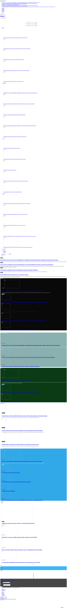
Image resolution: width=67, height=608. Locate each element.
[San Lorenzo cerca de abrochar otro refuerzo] (6, 470)
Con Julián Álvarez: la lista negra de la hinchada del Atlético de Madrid (16, 481)
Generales (1, 580)
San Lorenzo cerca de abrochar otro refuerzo (11, 472)
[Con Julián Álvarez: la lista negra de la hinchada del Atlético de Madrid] (6, 479)
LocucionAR (17, 587)
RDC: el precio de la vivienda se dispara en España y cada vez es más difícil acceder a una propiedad (22, 549)
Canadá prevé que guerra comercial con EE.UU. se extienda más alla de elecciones (18, 523)
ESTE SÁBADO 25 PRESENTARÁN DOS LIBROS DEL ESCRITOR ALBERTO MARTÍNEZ (19, 270)
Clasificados (4, 251)
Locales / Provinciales (5, 580)
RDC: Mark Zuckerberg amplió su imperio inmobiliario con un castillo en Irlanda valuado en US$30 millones (16, 70)
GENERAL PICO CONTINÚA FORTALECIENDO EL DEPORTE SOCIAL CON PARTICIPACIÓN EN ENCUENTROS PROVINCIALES (20, 5)
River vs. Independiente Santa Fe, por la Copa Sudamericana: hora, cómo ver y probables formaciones (22, 500)
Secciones (3, 250)
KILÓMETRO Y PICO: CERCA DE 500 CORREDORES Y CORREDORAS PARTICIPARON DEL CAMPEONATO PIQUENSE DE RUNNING (20, 2)
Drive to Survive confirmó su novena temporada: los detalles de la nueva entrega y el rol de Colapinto (22, 461)
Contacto (4, 252)
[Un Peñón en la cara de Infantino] (6, 488)
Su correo (1, 582)
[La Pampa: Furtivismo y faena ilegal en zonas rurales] (6, 399)
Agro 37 (2, 138)
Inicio (2, 27)
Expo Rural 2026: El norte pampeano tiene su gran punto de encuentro (10, 4)
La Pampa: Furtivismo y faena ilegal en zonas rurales (12, 401)
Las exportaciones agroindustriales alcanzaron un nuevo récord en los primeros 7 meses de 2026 (21, 562)
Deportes (4, 249)
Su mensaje (1, 585)
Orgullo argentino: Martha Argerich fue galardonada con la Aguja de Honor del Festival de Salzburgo (15, 214)
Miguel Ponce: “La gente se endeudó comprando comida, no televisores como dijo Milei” (19, 537)
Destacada (1, 257)
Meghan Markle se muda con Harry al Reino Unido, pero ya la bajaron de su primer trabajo (14, 225)
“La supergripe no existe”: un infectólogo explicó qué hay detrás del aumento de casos (13, 81)
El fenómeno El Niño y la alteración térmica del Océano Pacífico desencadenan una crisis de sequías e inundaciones (16, 48)
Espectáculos (3, 193)
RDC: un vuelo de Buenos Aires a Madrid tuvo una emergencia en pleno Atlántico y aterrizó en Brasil (15, 37)
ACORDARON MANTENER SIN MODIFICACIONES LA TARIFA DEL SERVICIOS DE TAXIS (14, 136)
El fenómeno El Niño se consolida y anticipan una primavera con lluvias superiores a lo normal (21, 392)
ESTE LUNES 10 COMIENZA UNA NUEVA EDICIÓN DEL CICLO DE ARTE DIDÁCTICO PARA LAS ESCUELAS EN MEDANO (19, 3)
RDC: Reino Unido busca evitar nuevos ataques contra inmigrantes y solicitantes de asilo (13, 59)
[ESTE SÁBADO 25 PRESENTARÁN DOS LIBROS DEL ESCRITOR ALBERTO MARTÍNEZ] (6, 364)
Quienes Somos (4, 589)
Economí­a (3, 521)
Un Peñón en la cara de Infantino (8, 490)
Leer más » (3, 384)
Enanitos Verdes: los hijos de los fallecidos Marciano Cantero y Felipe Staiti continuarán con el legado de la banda (16, 203)
